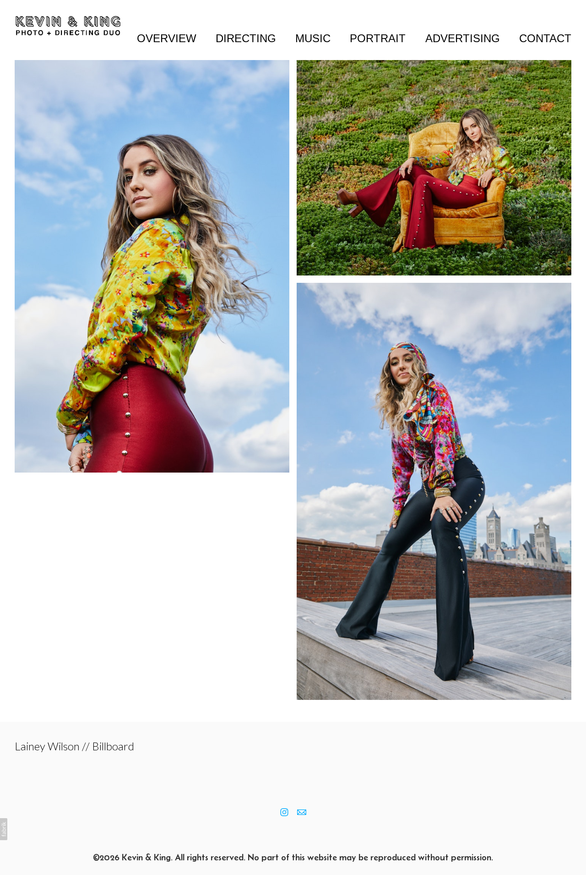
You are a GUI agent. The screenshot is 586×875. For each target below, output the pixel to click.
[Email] (301, 812)
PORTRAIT (378, 38)
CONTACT (545, 38)
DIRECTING (246, 38)
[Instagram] (284, 812)
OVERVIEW (166, 38)
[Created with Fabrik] (3, 829)
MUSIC (313, 38)
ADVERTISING (462, 38)
